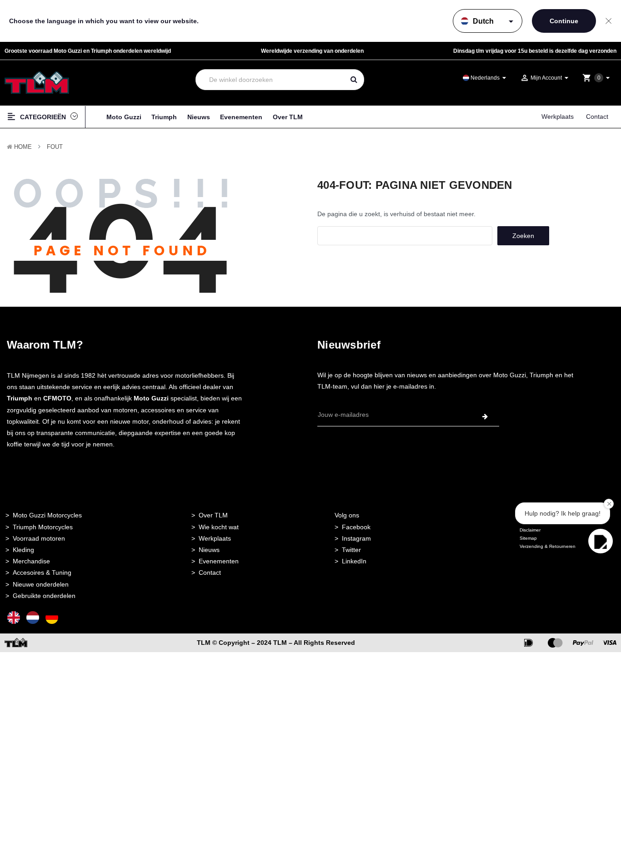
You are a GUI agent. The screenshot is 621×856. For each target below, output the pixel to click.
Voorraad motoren (39, 538)
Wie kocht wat (219, 527)
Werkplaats (557, 116)
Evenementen (241, 117)
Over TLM (288, 117)
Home (23, 146)
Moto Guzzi (123, 117)
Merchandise (31, 561)
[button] (600, 541)
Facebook (356, 527)
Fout (55, 146)
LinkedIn (354, 561)
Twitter (351, 549)
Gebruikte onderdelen (44, 595)
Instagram (356, 538)
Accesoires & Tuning (42, 572)
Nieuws (198, 117)
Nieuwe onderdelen (41, 584)
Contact (597, 116)
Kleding (23, 549)
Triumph (164, 117)
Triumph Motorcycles (43, 527)
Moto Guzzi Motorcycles (47, 515)
